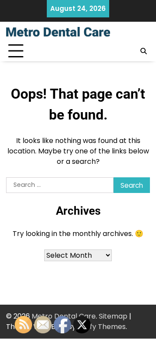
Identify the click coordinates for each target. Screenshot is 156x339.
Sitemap (113, 316)
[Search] (143, 51)
